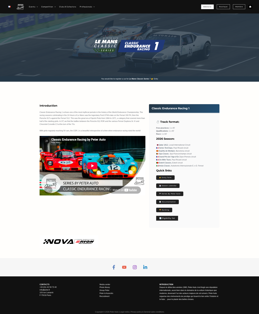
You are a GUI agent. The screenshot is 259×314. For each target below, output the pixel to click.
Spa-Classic (164, 154)
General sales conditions (154, 312)
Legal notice (125, 312)
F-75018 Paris (45, 295)
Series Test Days (166, 148)
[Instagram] (134, 267)
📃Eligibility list (167, 218)
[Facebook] (114, 267)
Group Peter (104, 290)
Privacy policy (136, 312)
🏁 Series (169, 194)
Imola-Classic (164, 166)
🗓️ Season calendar (168, 186)
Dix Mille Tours (165, 160)
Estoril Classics (165, 163)
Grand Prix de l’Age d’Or (169, 157)
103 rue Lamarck (46, 293)
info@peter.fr (45, 290)
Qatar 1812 (163, 145)
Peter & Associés (106, 293)
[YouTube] (124, 267)
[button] (36, 6)
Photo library (105, 287)
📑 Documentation (167, 202)
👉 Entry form (165, 178)
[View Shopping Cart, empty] (250, 7)
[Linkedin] (145, 267)
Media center (105, 284)
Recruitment (104, 296)
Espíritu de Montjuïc (167, 151)
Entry (156, 79)
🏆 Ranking (164, 210)
